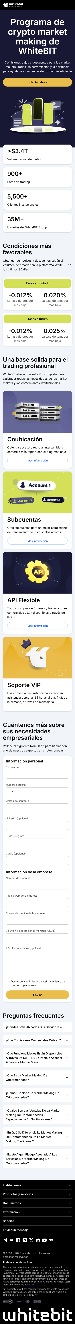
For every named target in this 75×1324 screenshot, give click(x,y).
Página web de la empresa (22, 895)
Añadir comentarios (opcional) (24, 948)
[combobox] (11, 791)
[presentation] (37, 774)
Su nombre (12, 767)
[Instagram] (25, 1240)
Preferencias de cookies (17, 1262)
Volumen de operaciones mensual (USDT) (30, 930)
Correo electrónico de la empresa (25, 913)
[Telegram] (5, 1240)
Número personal (16, 784)
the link (31, 1284)
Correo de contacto (17, 800)
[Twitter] (31, 1240)
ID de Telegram (15, 835)
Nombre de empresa (18, 878)
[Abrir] (67, 5)
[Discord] (38, 1240)
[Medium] (11, 1240)
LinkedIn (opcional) (17, 818)
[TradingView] (51, 1240)
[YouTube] (44, 1240)
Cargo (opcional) (16, 853)
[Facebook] (18, 1240)
